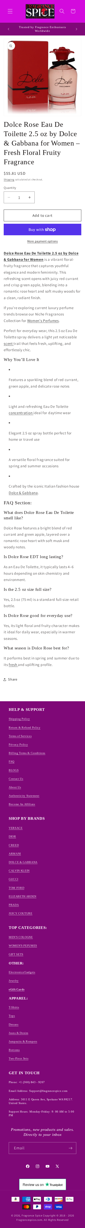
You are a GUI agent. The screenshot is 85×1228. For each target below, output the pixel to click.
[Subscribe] (70, 1148)
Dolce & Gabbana (23, 492)
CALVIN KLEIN (19, 870)
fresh (13, 664)
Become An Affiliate (22, 804)
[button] (10, 11)
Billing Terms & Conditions (27, 753)
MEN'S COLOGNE (21, 937)
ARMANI (15, 853)
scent (9, 343)
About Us (15, 787)
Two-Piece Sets (18, 1058)
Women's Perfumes (43, 320)
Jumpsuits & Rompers (23, 1041)
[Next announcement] (76, 29)
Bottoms (14, 1050)
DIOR (12, 836)
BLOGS (14, 770)
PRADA (14, 904)
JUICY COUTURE (20, 913)
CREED (14, 845)
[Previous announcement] (8, 29)
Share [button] (12, 679)
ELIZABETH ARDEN (22, 896)
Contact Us (16, 778)
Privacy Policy (18, 744)
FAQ (11, 761)
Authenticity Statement (24, 795)
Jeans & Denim (18, 1033)
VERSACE (16, 828)
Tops (12, 1015)
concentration (21, 412)
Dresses (14, 1024)
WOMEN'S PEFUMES (23, 945)
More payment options (42, 241)
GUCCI (13, 879)
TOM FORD (16, 887)
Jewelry (14, 980)
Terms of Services (20, 736)
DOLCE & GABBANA (23, 862)
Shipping (9, 179)
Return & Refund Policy (25, 727)
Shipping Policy (19, 718)
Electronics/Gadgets (22, 972)
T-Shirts (14, 1007)
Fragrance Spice (32, 1215)
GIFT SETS (16, 954)
